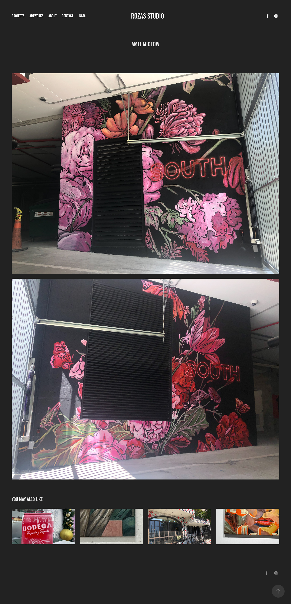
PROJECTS (18, 16)
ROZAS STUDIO (148, 16)
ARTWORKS (36, 16)
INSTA (82, 16)
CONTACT (67, 16)
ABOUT (52, 16)
